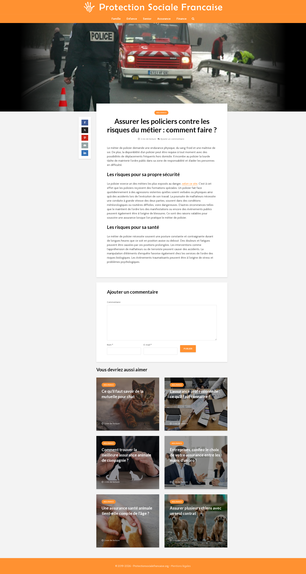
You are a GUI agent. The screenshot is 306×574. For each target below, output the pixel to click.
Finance (181, 18)
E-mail (148, 345)
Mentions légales (181, 566)
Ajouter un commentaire (172, 139)
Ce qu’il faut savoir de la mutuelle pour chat (122, 394)
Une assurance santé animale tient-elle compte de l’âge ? (127, 511)
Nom (110, 345)
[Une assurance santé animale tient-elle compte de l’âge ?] (127, 520)
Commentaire (113, 302)
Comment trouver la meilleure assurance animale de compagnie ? (126, 455)
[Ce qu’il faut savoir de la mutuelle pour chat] (127, 403)
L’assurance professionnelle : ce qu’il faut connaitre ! (195, 394)
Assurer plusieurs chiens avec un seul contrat (195, 511)
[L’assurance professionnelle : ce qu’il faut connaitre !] (196, 403)
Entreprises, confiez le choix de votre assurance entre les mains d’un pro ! (195, 455)
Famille (116, 18)
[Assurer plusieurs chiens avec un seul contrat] (196, 520)
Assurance (164, 18)
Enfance (132, 18)
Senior (147, 18)
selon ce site (189, 183)
